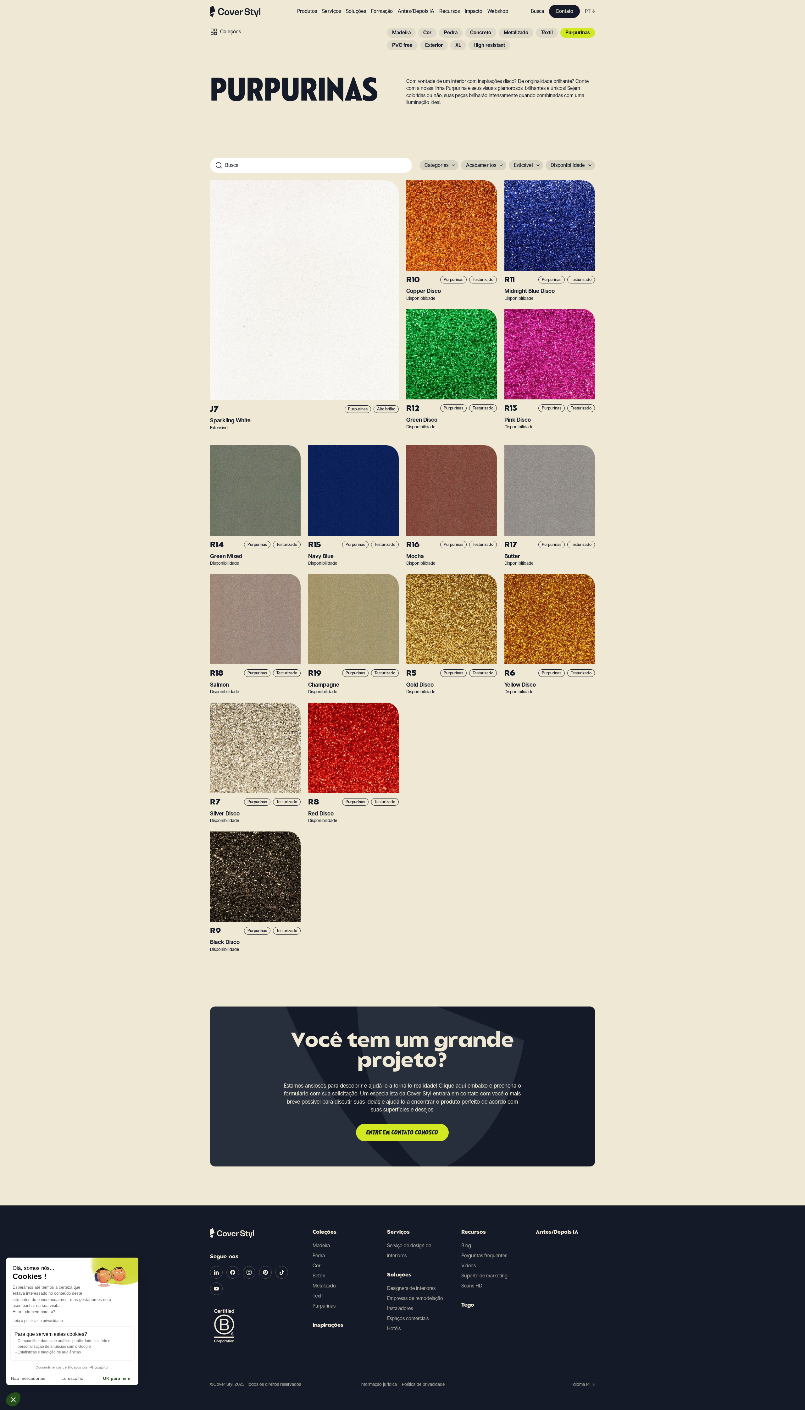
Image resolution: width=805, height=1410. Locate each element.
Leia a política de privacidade (38, 1321)
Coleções (230, 32)
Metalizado (516, 33)
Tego (467, 1305)
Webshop (497, 11)
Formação (382, 11)
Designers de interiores (411, 1288)
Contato (564, 11)
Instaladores (400, 1308)
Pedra (451, 33)
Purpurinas (577, 33)
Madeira (401, 33)
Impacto (473, 11)
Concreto (480, 33)
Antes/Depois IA (416, 11)
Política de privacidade (423, 1384)
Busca (537, 11)
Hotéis (394, 1328)
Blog (466, 1245)
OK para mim (116, 1378)
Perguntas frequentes (484, 1256)
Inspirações (328, 1325)
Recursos (473, 1232)
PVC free (402, 45)
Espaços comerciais (408, 1318)
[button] (13, 1399)
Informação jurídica (378, 1384)
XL (458, 45)
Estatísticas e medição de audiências (49, 1352)
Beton (319, 1276)
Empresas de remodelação (415, 1298)
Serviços (331, 11)
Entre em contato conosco (402, 1133)
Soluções (399, 1275)
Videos (468, 1266)
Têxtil (547, 33)
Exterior (434, 45)
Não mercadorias (28, 1378)
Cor (427, 33)
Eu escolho (72, 1378)
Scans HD (471, 1286)
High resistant (489, 45)
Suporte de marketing (484, 1276)
